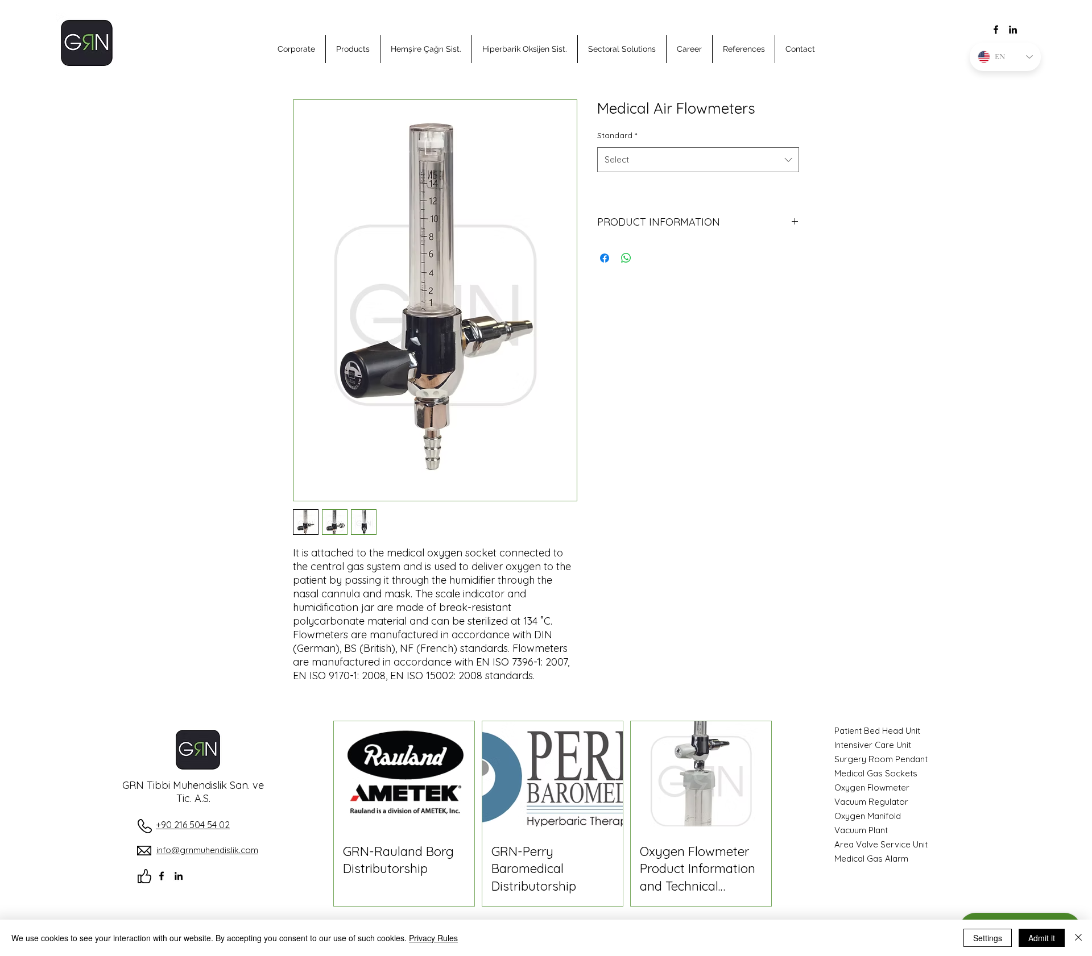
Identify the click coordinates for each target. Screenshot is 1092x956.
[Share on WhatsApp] (626, 258)
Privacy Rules (433, 937)
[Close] (1078, 938)
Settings (987, 937)
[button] (296, 49)
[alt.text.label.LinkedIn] (1013, 29)
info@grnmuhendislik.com (207, 850)
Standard (617, 135)
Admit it (1041, 937)
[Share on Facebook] (604, 258)
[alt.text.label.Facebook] (996, 29)
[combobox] (698, 159)
